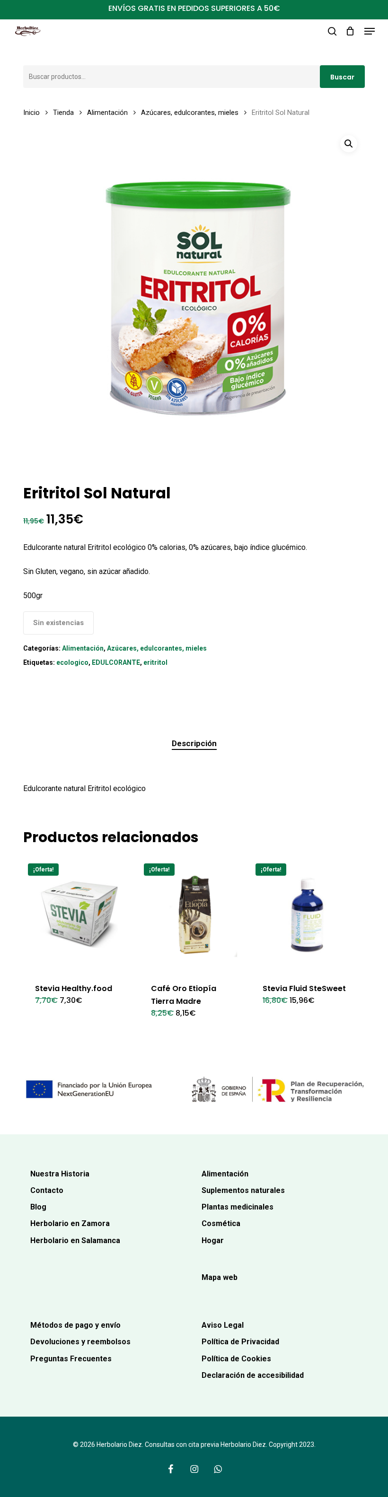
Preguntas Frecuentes (71, 1358)
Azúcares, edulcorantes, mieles (189, 112)
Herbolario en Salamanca (75, 1240)
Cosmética (221, 1223)
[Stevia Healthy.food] (79, 914)
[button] (369, 31)
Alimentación (107, 112)
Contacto (46, 1190)
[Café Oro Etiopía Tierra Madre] (195, 914)
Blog (38, 1206)
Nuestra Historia (59, 1173)
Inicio (31, 112)
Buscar (342, 77)
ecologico (72, 662)
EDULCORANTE (116, 662)
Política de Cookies (236, 1358)
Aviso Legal (223, 1325)
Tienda (63, 112)
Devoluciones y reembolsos (80, 1341)
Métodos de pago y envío (75, 1325)
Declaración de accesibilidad (253, 1375)
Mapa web (220, 1277)
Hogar (213, 1240)
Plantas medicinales (237, 1206)
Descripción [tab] (194, 743)
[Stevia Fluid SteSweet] (306, 914)
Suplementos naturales (243, 1190)
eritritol (155, 662)
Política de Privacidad (240, 1341)
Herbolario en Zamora (70, 1223)
